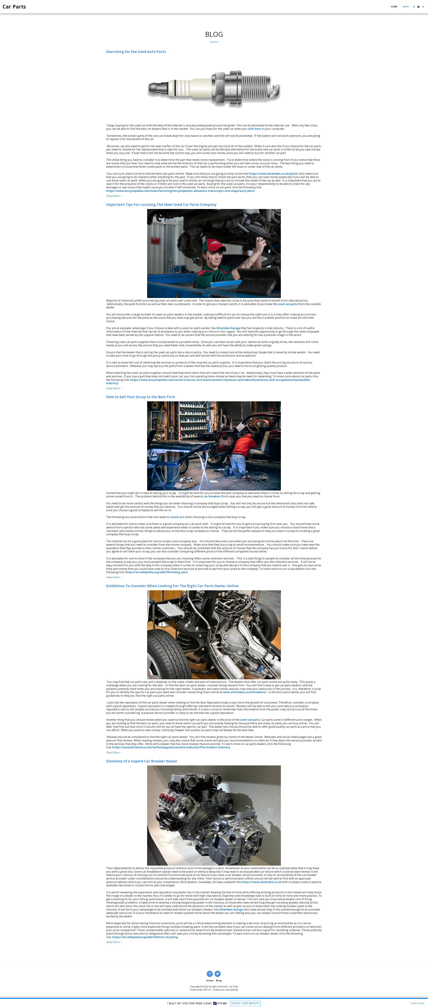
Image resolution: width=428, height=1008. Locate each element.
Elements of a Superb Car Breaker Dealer (141, 761)
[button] (414, 7)
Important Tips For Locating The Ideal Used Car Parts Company (161, 204)
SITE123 (207, 989)
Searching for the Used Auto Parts (136, 51)
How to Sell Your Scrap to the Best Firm (140, 396)
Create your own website (225, 989)
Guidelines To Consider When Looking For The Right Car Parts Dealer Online (172, 585)
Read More (113, 196)
